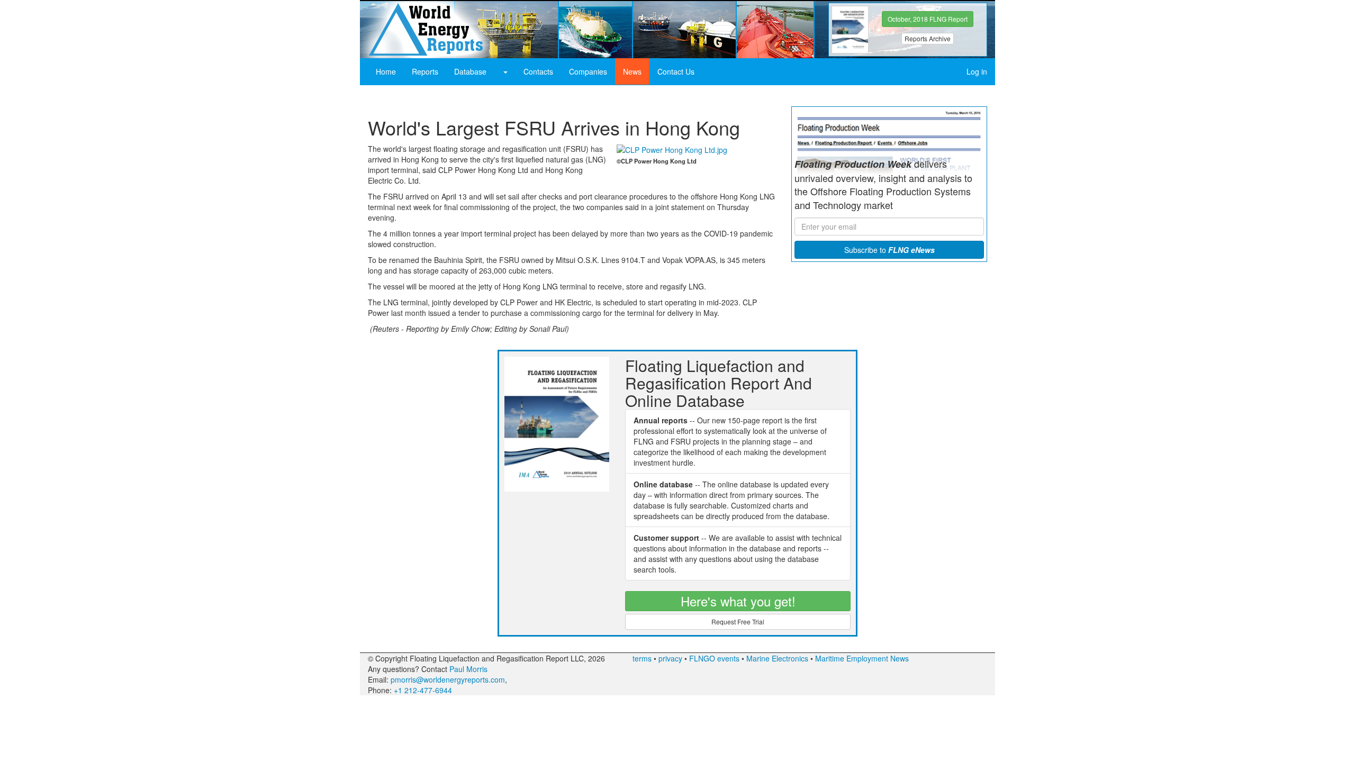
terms (642, 658)
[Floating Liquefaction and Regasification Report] (411, 30)
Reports (425, 71)
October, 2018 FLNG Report (928, 18)
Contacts (538, 71)
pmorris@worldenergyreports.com (448, 679)
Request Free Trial (737, 621)
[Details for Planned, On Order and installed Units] (505, 71)
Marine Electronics (777, 658)
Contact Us (675, 71)
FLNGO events (714, 658)
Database (470, 71)
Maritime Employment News (862, 658)
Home (386, 71)
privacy (670, 658)
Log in (976, 71)
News (632, 71)
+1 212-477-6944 (423, 690)
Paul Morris (468, 669)
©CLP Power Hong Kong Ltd (657, 161)
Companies (588, 71)
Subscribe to (889, 249)
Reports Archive (928, 38)
